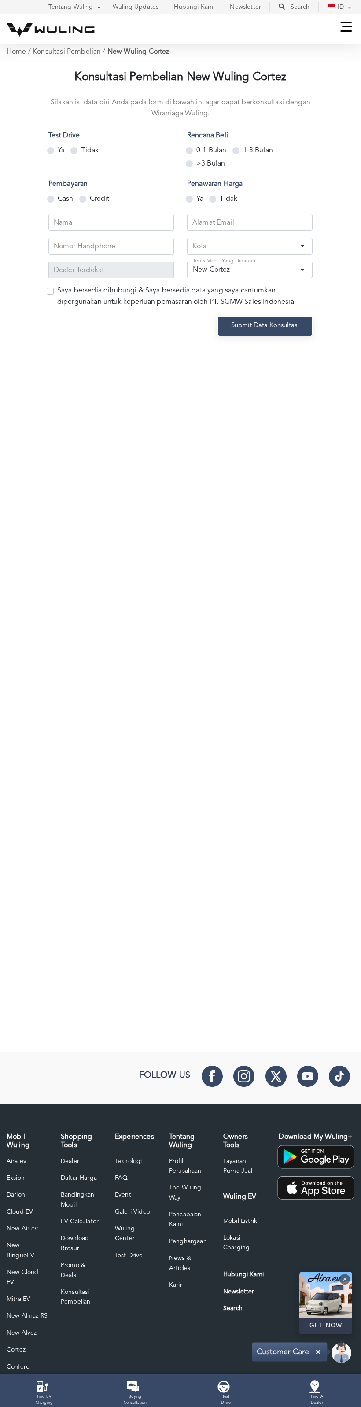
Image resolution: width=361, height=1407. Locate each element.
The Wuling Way (185, 1192)
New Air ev (22, 1229)
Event (123, 1195)
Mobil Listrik (240, 1221)
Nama (63, 222)
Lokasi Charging (236, 1243)
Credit (100, 199)
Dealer (70, 1161)
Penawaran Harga (215, 184)
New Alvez (22, 1333)
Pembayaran (68, 184)
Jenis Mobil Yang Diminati (223, 261)
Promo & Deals (73, 1270)
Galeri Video (132, 1212)
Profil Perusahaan (185, 1166)
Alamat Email (213, 222)
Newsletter (238, 1292)
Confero (18, 1367)
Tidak (90, 150)
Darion (16, 1195)
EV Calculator (80, 1222)
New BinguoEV (20, 1250)
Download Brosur (75, 1243)
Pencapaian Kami (185, 1219)
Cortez (16, 1350)
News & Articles (180, 1263)
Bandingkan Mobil (78, 1200)
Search (233, 1308)
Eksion (16, 1178)
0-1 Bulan (211, 150)
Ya (61, 150)
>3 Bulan (210, 163)
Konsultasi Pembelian (67, 51)
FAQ (121, 1178)
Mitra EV (18, 1299)
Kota (199, 246)
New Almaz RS (27, 1316)
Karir (175, 1285)
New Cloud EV (22, 1277)
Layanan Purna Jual (238, 1166)
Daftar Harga (79, 1178)
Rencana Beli (207, 135)
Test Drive (64, 135)
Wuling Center (125, 1233)
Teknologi (128, 1161)
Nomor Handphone (84, 246)
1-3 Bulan (258, 150)
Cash (66, 199)
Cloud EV (20, 1212)
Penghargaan (188, 1241)
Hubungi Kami (243, 1274)
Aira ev (16, 1161)
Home (16, 51)
